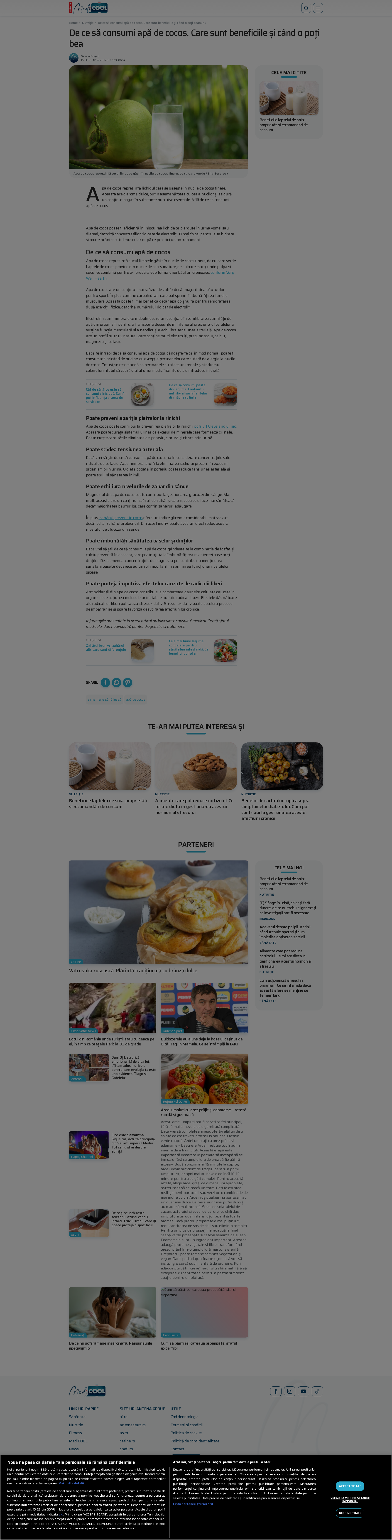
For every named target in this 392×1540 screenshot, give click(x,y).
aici (61, 1514)
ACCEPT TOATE (350, 1486)
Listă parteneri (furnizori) (193, 1504)
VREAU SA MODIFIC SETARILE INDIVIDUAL (350, 1499)
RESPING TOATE (350, 1513)
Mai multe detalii (71, 1483)
